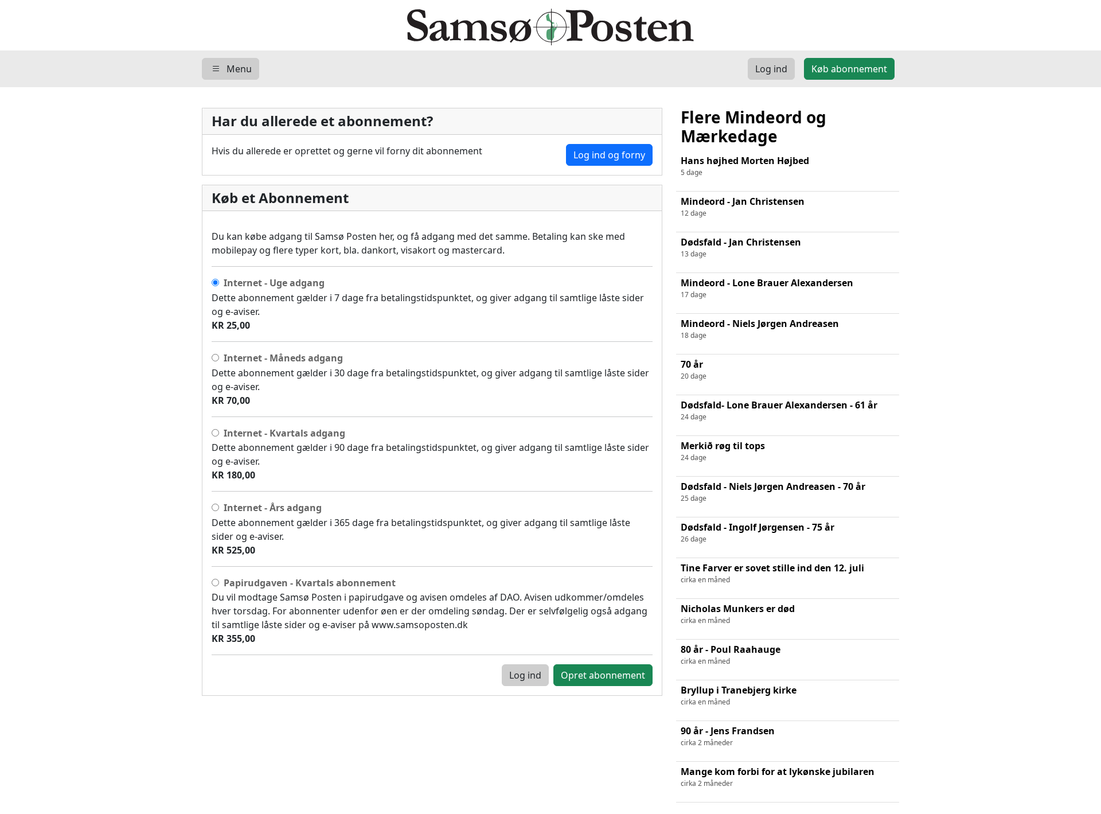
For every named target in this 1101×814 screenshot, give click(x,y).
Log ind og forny (609, 155)
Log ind (525, 675)
